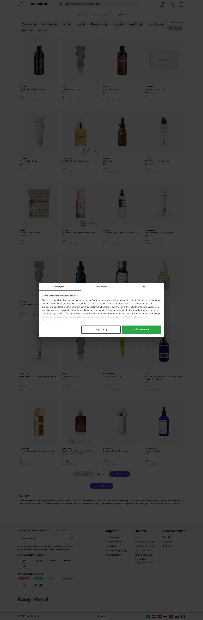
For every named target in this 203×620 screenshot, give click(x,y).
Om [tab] (143, 286)
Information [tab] (101, 286)
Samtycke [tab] (59, 286)
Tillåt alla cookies (141, 329)
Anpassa (99, 329)
